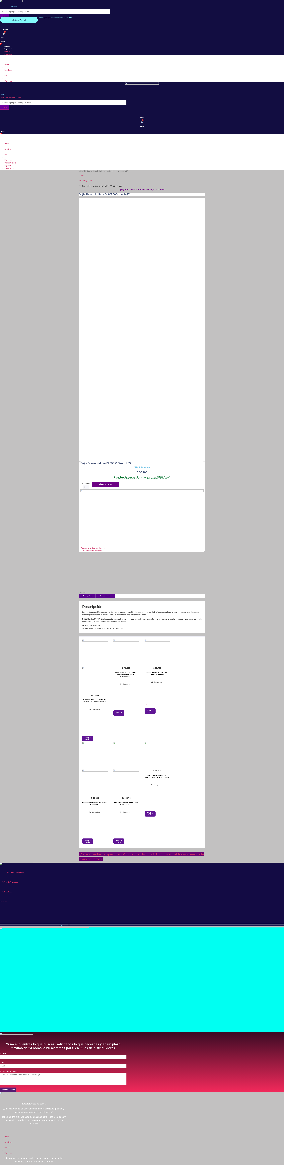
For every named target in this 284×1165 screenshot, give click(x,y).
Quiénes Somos (7, 892)
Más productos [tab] (105, 596)
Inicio (81, 171)
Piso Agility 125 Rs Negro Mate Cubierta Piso (126, 803)
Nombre (3, 1053)
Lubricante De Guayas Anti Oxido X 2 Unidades (156, 673)
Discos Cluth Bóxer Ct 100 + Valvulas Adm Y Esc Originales (157, 776)
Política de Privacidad (10, 882)
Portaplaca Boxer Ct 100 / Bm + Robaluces (94, 803)
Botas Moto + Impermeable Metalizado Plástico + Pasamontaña (125, 674)
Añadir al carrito (105, 484)
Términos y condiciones (16, 872)
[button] (63, 58)
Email (2, 1062)
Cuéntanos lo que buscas (9, 1071)
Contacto (3, 902)
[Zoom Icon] (203, 200)
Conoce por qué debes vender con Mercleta (11, 97)
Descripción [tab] (87, 596)
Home (81, 175)
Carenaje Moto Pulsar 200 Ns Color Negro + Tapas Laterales (94, 701)
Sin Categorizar (90, 171)
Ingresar (7, 46)
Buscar (5, 16)
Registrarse (8, 49)
